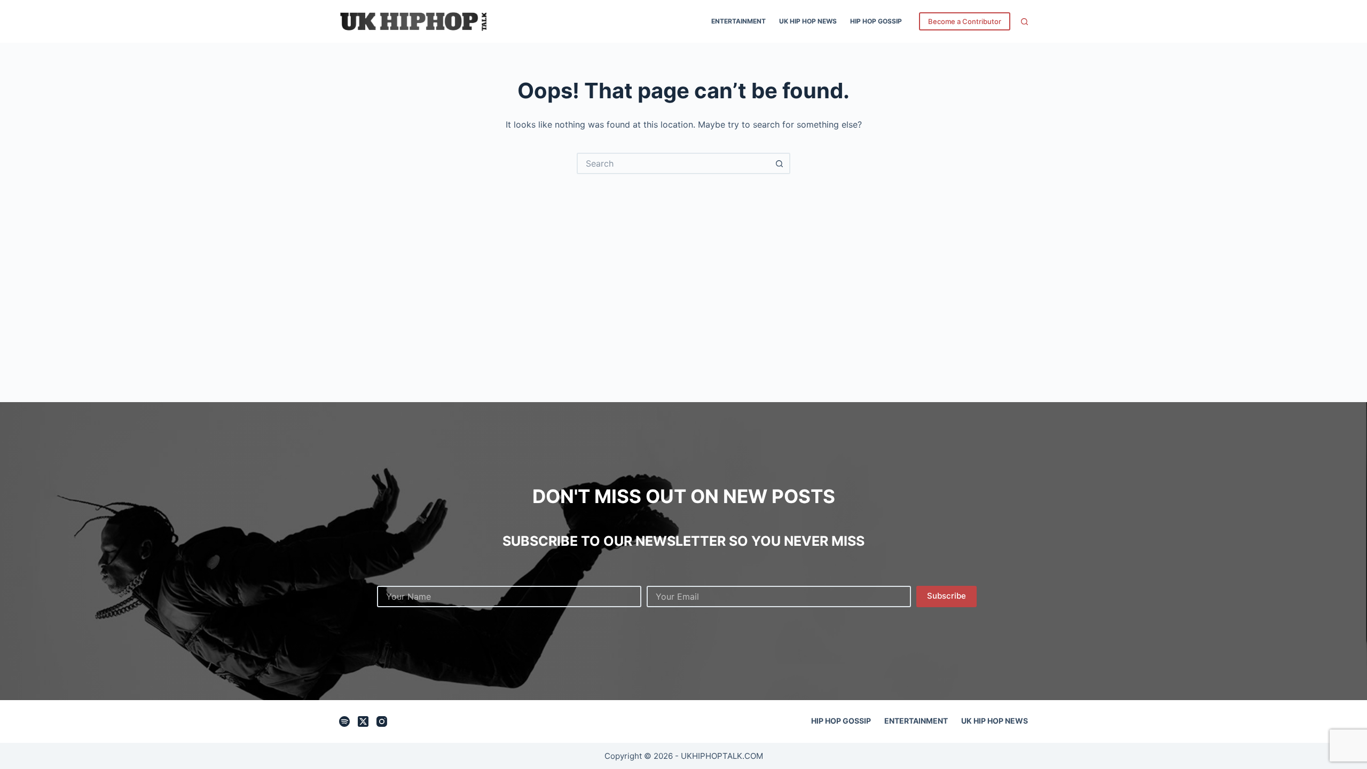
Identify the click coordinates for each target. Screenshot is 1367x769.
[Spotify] (344, 721)
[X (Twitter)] (363, 721)
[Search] (1024, 21)
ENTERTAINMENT (738, 21)
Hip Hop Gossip (876, 21)
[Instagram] (381, 721)
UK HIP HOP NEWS (808, 21)
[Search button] (779, 163)
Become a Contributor (964, 21)
